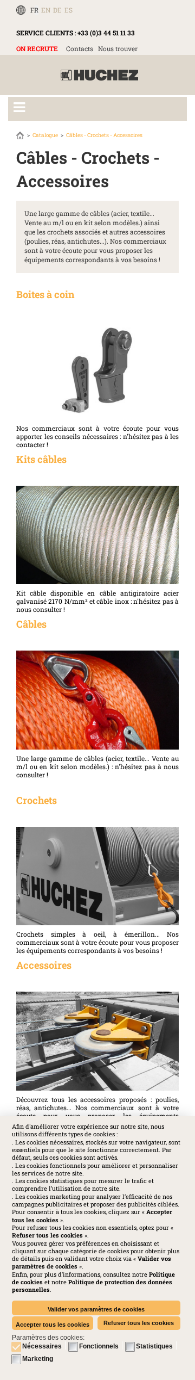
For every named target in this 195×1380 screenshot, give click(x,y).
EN (45, 9)
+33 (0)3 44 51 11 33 (106, 32)
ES (68, 9)
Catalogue (45, 135)
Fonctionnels (99, 1346)
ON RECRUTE (37, 48)
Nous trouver (118, 48)
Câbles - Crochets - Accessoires (104, 135)
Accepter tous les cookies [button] (52, 1324)
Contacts (79, 48)
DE (57, 9)
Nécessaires (42, 1346)
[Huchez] (99, 75)
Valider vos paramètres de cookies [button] (96, 1309)
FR (34, 9)
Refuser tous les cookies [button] (138, 1323)
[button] (92, 1286)
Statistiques (154, 1346)
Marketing (37, 1359)
